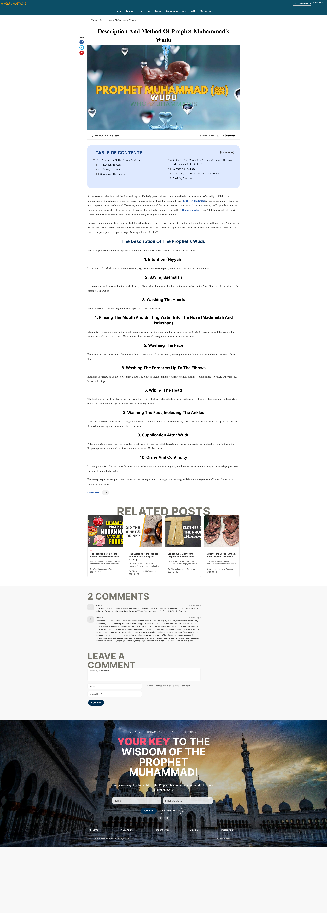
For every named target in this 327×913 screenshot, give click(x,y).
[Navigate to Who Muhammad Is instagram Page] (166, 818)
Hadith (193, 11)
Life (184, 11)
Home (118, 11)
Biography (130, 11)
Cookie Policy (227, 830)
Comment (231, 135)
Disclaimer (195, 830)
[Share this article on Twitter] (81, 47)
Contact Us (205, 11)
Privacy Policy (125, 830)
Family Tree (144, 11)
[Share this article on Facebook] (81, 42)
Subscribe (149, 811)
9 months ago (195, 605)
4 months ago (195, 617)
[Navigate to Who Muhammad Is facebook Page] (160, 818)
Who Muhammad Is (106, 838)
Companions (171, 11)
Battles (158, 11)
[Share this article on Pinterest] (81, 53)
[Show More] (227, 152)
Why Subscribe (170, 811)
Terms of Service (161, 830)
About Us (93, 830)
